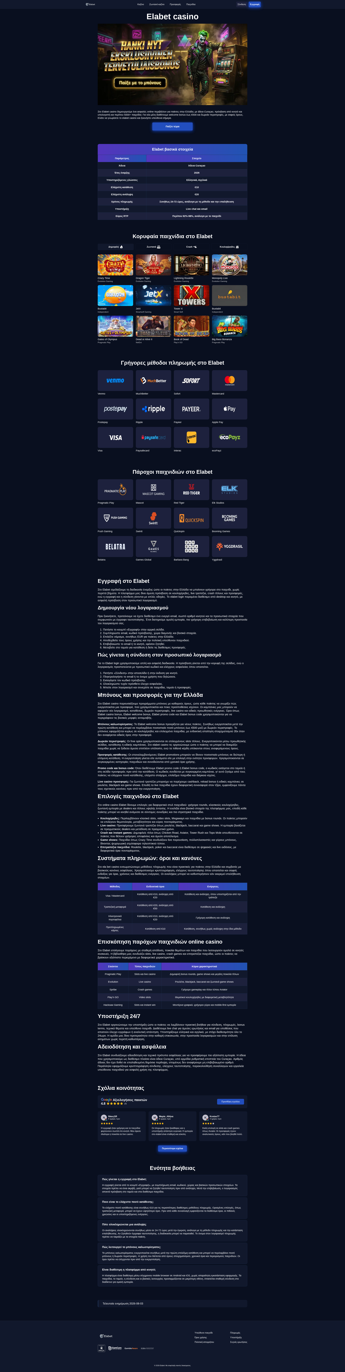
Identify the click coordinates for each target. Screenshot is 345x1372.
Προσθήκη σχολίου (230, 1101)
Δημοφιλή (113, 247)
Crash (189, 247)
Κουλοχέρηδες (227, 247)
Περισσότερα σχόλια (172, 1148)
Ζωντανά (151, 247)
